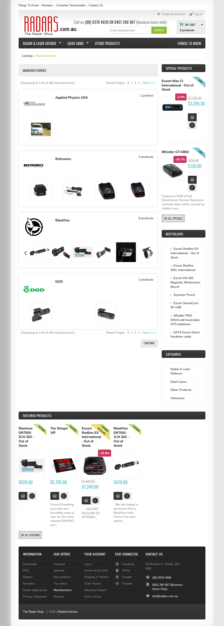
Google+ (127, 577)
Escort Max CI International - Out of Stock (177, 85)
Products (37, 415)
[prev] (25, 253)
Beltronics (63, 159)
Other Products (107, 43)
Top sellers (60, 583)
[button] (158, 30)
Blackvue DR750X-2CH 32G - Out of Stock (26, 437)
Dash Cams (73, 43)
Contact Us (96, 5)
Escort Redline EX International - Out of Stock (184, 253)
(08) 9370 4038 (96, 22)
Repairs (28, 577)
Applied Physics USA (71, 97)
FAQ (26, 570)
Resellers (29, 583)
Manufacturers (46, 55)
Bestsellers (174, 233)
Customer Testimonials (70, 5)
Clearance (177, 398)
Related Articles (68, 611)
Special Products (179, 68)
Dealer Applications (35, 590)
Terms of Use (92, 596)
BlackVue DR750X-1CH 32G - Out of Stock (121, 437)
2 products (146, 279)
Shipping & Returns (96, 577)
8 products (146, 218)
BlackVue (62, 220)
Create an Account (96, 570)
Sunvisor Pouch (184, 295)
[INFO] (32, 496)
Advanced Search (95, 590)
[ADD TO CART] (23, 496)
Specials (59, 570)
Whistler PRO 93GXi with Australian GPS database (185, 320)
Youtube (127, 583)
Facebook (128, 564)
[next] (151, 253)
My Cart (190, 24)
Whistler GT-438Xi (175, 152)
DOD (59, 281)
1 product (146, 95)
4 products (146, 157)
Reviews (47, 5)
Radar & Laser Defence (37, 43)
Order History (92, 583)
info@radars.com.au (165, 596)
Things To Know (28, 5)
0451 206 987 (124, 22)
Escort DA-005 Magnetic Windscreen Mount (185, 282)
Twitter (126, 570)
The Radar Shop (33, 611)
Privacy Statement (35, 596)
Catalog (27, 55)
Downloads (30, 564)
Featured (59, 564)
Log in (88, 564)
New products (62, 577)
